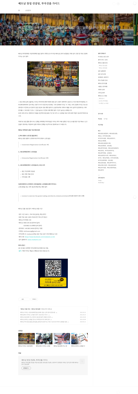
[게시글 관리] (28, 299)
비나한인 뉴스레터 (103, 103)
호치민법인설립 (106, 136)
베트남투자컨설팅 (102, 148)
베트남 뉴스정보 (102, 96)
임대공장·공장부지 (103, 77)
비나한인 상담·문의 (103, 57)
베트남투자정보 (102, 153)
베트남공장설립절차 (113, 148)
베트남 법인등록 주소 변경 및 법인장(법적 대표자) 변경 (35, 317)
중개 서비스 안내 (102, 60)
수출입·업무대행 (102, 86)
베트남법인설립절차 (103, 133)
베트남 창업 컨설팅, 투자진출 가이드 (39, 3)
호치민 (99, 158)
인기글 (105, 119)
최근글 (100, 119)
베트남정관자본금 (111, 167)
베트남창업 (101, 150)
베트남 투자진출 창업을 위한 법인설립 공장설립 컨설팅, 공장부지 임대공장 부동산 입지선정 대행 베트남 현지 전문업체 (49, 363)
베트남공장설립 (102, 163)
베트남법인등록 (112, 165)
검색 (113, 3)
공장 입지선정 (102, 74)
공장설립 (109, 146)
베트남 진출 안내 (25, 309)
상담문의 (28, 10)
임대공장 (109, 153)
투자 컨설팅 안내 (102, 80)
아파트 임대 (101, 89)
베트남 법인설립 (35, 309)
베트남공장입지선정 (103, 155)
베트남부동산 (112, 155)
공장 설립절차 (102, 71)
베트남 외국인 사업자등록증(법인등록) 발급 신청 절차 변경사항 (37, 312)
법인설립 (110, 160)
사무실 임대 (101, 93)
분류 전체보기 (102, 53)
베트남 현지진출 (102, 83)
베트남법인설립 (113, 133)
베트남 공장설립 (103, 68)
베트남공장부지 (111, 138)
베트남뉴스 (102, 98)
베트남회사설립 (102, 167)
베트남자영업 (106, 158)
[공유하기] (25, 299)
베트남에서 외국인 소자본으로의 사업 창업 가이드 (34, 315)
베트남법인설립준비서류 (104, 143)
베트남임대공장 (102, 146)
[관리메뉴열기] (134, 3)
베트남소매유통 (102, 141)
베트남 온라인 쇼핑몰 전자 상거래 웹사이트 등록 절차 (35, 319)
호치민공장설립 (114, 158)
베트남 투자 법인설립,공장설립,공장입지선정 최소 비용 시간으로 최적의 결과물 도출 (43, 322)
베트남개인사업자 (102, 165)
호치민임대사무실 (109, 150)
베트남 (99, 136)
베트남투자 (101, 170)
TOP (118, 392)
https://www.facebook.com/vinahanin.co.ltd (40, 237)
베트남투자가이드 (111, 163)
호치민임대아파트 (102, 160)
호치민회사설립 (102, 138)
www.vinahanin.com (34, 240)
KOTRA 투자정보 (103, 101)
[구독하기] (134, 197)
